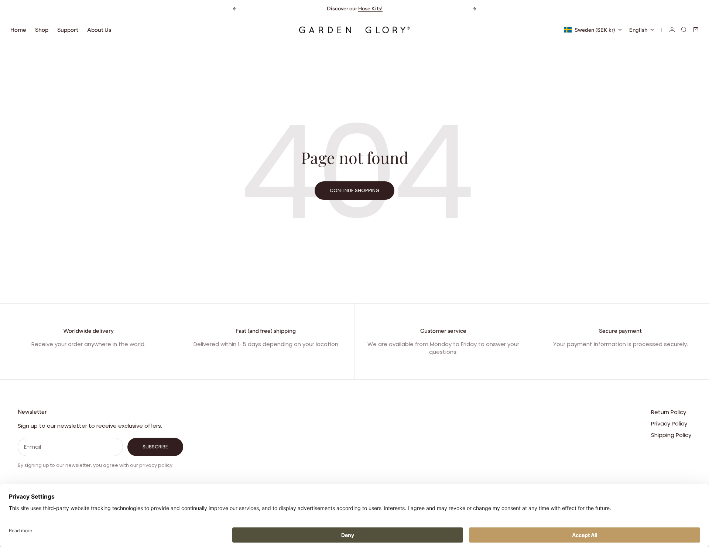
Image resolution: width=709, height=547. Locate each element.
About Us (99, 29)
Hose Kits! (370, 8)
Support (67, 29)
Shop (41, 29)
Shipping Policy (671, 435)
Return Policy (668, 412)
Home (18, 29)
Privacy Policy (669, 423)
